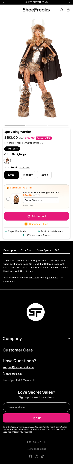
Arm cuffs (34, 277)
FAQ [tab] (57, 250)
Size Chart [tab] (27, 250)
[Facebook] (31, 456)
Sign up (36, 418)
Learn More (29, 205)
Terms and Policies (36, 449)
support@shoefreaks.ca (18, 367)
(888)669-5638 (13, 373)
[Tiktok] (42, 456)
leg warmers (51, 277)
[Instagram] (36, 456)
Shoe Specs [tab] (44, 250)
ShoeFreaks (40, 442)
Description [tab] (10, 250)
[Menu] (5, 10)
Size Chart (25, 167)
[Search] (61, 10)
